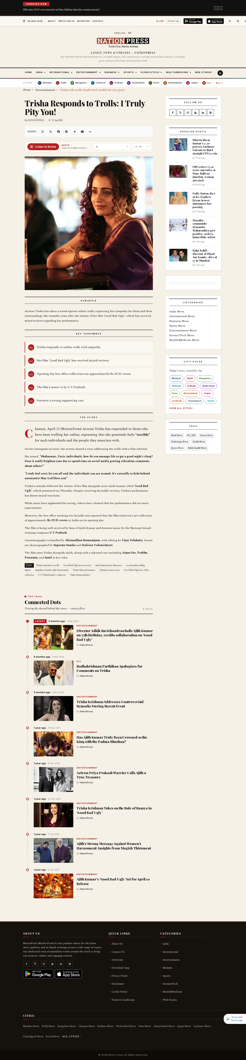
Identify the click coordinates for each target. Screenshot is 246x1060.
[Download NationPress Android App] (194, 21)
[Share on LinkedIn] (66, 131)
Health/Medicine (172, 992)
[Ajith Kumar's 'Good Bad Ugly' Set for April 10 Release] (53, 886)
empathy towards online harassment (52, 570)
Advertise (83, 21)
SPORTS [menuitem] (129, 72)
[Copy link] (90, 131)
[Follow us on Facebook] (230, 21)
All (219, 82)
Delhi (190, 378)
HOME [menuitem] (28, 72)
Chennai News (87, 1026)
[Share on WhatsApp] (42, 131)
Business (167, 968)
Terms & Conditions (123, 1000)
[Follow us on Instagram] (187, 113)
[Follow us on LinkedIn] (203, 113)
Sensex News (206, 435)
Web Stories (170, 1000)
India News (176, 311)
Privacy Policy (119, 976)
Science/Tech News (181, 335)
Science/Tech (170, 984)
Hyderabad (208, 386)
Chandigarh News (33, 1036)
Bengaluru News (67, 1026)
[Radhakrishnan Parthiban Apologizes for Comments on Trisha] (53, 673)
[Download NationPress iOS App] (216, 21)
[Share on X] (50, 131)
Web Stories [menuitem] (203, 72)
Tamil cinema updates (80, 575)
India (166, 944)
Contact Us (118, 952)
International (170, 952)
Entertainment (87, 626)
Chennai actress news (109, 570)
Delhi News (48, 1026)
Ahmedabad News (164, 1026)
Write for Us (66, 21)
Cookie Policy (119, 992)
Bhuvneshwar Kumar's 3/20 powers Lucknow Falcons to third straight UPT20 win (205, 146)
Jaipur (207, 393)
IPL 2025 (191, 435)
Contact (97, 21)
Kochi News (53, 1036)
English (120, 33)
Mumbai (176, 378)
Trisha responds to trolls (47, 565)
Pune (174, 393)
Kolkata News (105, 1026)
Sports (167, 976)
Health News (199, 441)
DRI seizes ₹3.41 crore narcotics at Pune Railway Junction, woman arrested (61, 10)
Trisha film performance (84, 570)
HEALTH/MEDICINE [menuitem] (177, 72)
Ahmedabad (190, 393)
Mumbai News (31, 1026)
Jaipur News (184, 1026)
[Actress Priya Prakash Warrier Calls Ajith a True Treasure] (53, 779)
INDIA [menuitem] (39, 72)
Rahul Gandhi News (197, 448)
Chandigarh (194, 400)
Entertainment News (183, 330)
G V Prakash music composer (52, 575)
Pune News (144, 1026)
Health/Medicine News (184, 340)
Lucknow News (202, 1026)
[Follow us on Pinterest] (210, 113)
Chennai (176, 386)
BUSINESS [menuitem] (111, 72)
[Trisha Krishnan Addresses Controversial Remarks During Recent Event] (53, 708)
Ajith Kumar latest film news (108, 565)
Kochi (210, 400)
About (52, 21)
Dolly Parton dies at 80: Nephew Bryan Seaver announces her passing (204, 200)
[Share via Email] (82, 131)
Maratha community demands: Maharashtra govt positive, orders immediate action (204, 228)
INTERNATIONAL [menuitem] (60, 72)
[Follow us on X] (238, 21)
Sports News (177, 326)
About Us (116, 944)
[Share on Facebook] (58, 131)
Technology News (179, 441)
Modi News (176, 435)
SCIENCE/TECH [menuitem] (150, 72)
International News (182, 316)
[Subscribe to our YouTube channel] (195, 113)
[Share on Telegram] (74, 131)
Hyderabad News (126, 1026)
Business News (179, 321)
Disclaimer (117, 984)
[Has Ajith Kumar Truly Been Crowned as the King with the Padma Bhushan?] (53, 744)
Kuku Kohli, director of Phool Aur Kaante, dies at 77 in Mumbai (205, 255)
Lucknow (177, 400)
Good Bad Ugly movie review (77, 565)
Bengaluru (205, 378)
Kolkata (191, 386)
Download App (120, 968)
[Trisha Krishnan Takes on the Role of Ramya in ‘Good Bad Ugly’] (53, 815)
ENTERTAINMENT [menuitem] (87, 72)
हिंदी (130, 33)
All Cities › (71, 1036)
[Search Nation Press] (220, 73)
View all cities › (181, 408)
